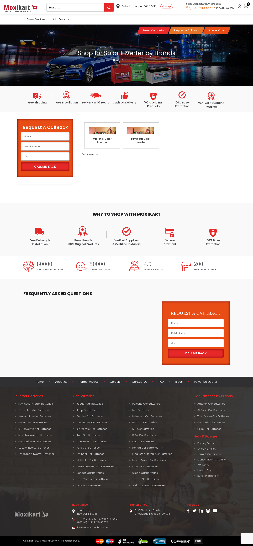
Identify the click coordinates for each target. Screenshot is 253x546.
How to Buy (204, 470)
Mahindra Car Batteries (91, 460)
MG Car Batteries (143, 429)
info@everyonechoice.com (93, 527)
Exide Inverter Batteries (32, 422)
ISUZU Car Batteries (144, 422)
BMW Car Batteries (144, 435)
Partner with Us (88, 381)
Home (116, 60)
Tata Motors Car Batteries (93, 479)
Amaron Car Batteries (211, 403)
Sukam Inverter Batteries (34, 447)
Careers (115, 381)
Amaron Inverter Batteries (34, 416)
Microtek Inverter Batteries (35, 435)
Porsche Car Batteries (146, 403)
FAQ (161, 381)
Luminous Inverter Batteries (35, 403)
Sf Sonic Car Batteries (211, 410)
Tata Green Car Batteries (213, 416)
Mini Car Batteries (143, 410)
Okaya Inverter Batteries (33, 410)
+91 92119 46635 (98, 522)
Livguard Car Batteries (211, 422)
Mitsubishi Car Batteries (147, 416)
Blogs (179, 381)
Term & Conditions (209, 454)
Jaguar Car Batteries (90, 403)
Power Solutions (36, 19)
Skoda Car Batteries (145, 473)
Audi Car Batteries (88, 435)
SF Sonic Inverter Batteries (34, 429)
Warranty (203, 465)
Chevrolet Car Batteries (92, 441)
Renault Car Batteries (90, 473)
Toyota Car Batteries (145, 479)
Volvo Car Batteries (89, 485)
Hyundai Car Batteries (90, 454)
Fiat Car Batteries (143, 441)
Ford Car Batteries (88, 447)
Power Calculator (205, 381)
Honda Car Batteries (145, 447)
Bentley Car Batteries (90, 416)
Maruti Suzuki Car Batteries (149, 460)
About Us (61, 381)
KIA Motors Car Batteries (92, 429)
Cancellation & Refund (211, 459)
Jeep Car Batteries (89, 410)
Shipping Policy (206, 448)
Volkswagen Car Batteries (148, 485)
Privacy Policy (205, 443)
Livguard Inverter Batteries (34, 441)
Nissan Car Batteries (145, 466)
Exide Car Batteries (209, 429)
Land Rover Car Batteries (92, 422)
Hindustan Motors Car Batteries (152, 454)
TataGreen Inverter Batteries (36, 454)
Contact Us (139, 381)
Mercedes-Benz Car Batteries (95, 466)
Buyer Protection (207, 476)
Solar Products (60, 19)
